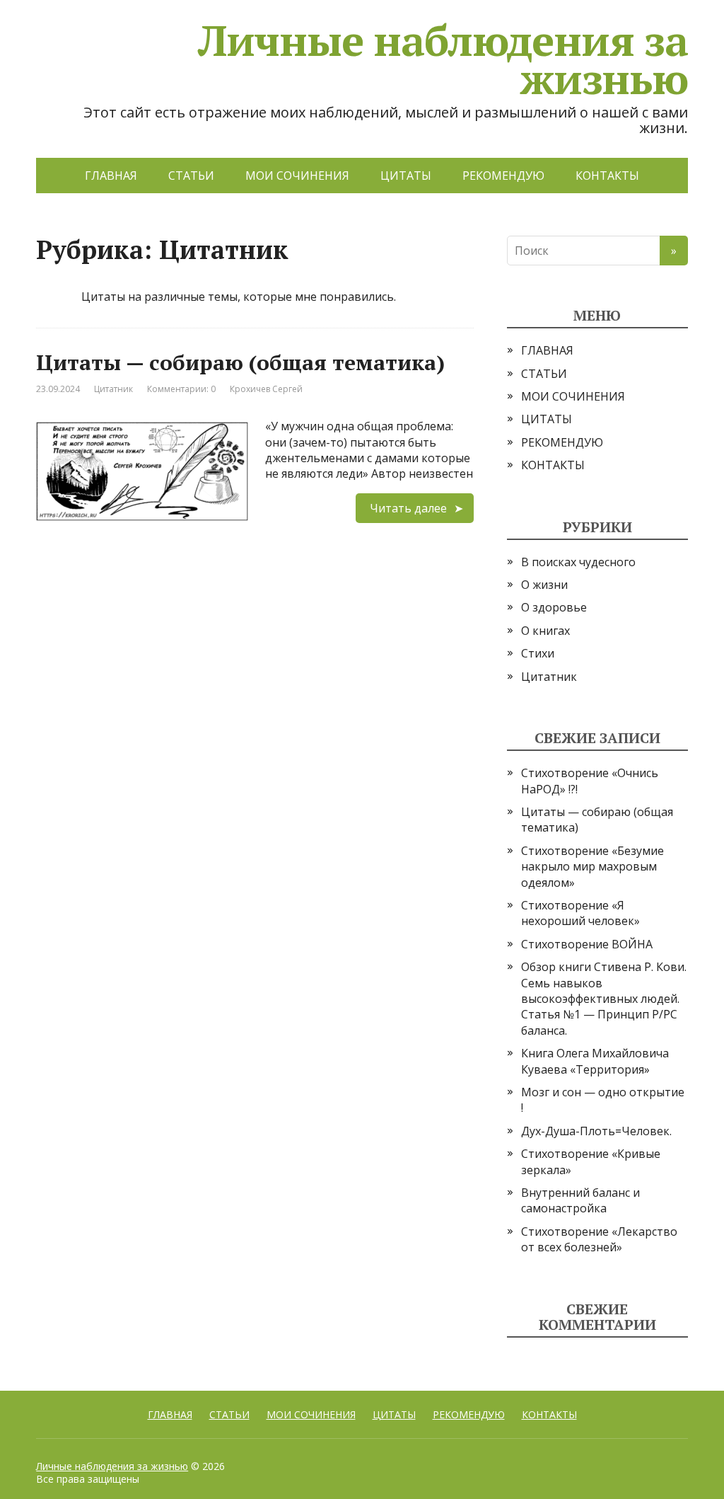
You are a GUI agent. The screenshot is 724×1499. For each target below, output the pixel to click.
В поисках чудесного (578, 562)
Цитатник (113, 389)
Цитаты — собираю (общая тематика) (240, 362)
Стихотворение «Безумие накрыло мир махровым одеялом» (592, 866)
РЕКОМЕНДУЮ (503, 175)
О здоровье (554, 607)
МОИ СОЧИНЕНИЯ (297, 175)
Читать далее (408, 508)
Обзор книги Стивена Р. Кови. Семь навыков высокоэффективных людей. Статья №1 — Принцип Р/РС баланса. (604, 998)
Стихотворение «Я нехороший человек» (580, 913)
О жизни (544, 584)
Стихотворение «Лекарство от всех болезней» (599, 1239)
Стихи (537, 653)
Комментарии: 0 (181, 389)
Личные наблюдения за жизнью (112, 1466)
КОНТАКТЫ (607, 175)
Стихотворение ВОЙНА (587, 944)
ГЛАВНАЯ (111, 175)
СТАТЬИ (191, 175)
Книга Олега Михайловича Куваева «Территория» (595, 1060)
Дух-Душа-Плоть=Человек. (596, 1131)
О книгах (545, 630)
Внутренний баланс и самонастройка (580, 1200)
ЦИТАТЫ (405, 175)
